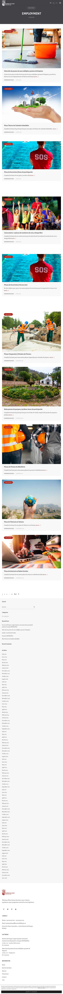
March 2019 (5, 867)
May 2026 (4, 660)
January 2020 (5, 839)
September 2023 (6, 729)
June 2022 (4, 762)
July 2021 (4, 789)
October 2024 (5, 701)
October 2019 (5, 847)
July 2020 (4, 823)
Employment (31, 8)
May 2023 (4, 734)
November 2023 (6, 723)
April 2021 (4, 798)
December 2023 (6, 720)
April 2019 (4, 864)
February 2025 (5, 690)
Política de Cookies (41, 987)
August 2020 (5, 820)
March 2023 (5, 740)
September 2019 (6, 850)
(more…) (36, 77)
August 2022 (5, 756)
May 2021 (4, 795)
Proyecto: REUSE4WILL (7, 636)
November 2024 (6, 698)
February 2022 (5, 773)
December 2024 (6, 695)
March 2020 (5, 834)
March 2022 (5, 770)
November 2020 (6, 812)
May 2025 (4, 684)
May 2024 (4, 707)
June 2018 (4, 878)
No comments (5, 945)
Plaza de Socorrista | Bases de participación (18, 172)
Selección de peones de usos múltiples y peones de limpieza (23, 71)
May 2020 (4, 828)
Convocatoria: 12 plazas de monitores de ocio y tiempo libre (23, 233)
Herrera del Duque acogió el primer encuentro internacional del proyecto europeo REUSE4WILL (17, 626)
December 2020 (6, 809)
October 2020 (5, 814)
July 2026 (4, 654)
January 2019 (5, 872)
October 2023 (5, 726)
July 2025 (4, 682)
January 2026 (5, 668)
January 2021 (5, 806)
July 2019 (4, 856)
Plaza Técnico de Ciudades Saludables (16, 125)
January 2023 (5, 745)
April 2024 (4, 709)
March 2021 (5, 800)
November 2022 (6, 751)
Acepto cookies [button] (31, 991)
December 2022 (6, 748)
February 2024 (5, 715)
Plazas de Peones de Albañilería (14, 467)
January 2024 (5, 718)
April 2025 (4, 687)
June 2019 (4, 858)
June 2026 (4, 657)
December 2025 (6, 671)
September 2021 (6, 787)
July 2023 (4, 731)
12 (11, 594)
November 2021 (6, 781)
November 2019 (6, 845)
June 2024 (4, 704)
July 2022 (4, 759)
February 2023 (5, 742)
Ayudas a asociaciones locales (9, 633)
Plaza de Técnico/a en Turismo (14, 522)
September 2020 (6, 817)
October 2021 (5, 784)
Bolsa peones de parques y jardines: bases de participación (23, 409)
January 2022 (5, 776)
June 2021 (4, 792)
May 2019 (4, 861)
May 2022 (4, 765)
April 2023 (4, 737)
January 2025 (5, 693)
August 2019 (5, 853)
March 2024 (5, 712)
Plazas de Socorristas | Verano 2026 (15, 285)
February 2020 (5, 836)
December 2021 (6, 778)
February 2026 (5, 665)
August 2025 (5, 679)
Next (15, 594)
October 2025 (5, 676)
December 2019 (6, 842)
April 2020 (4, 831)
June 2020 (4, 825)
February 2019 (5, 870)
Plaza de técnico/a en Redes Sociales (16, 571)
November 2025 (6, 673)
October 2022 (5, 753)
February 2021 (5, 803)
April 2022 (4, 767)
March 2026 (5, 662)
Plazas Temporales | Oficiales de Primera (17, 354)
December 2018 (6, 875)
